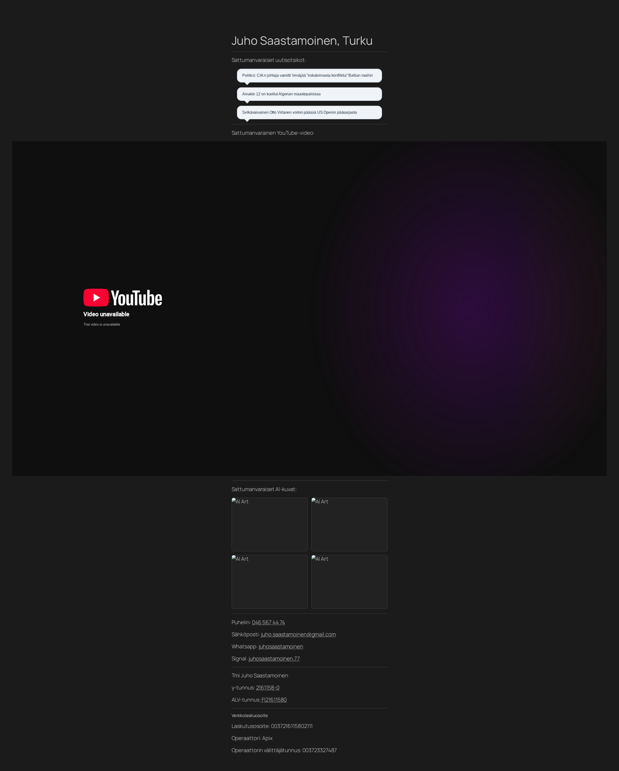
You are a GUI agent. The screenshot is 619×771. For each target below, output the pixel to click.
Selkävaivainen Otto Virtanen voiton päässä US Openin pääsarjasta (299, 112)
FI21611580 (274, 699)
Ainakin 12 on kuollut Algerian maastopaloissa (281, 94)
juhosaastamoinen (281, 646)
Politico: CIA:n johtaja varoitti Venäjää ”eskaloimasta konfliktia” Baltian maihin (307, 75)
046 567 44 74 (268, 622)
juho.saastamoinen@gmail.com (298, 634)
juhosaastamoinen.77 (274, 658)
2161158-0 (268, 687)
